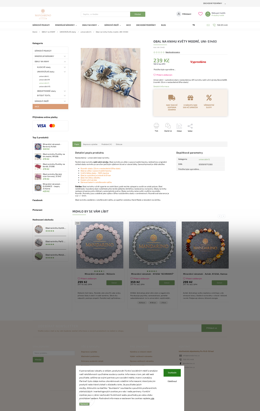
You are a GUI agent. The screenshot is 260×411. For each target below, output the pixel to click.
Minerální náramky (44, 56)
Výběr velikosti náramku (141, 356)
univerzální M (44, 80)
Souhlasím (172, 372)
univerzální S (44, 83)
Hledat (138, 14)
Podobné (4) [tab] (107, 144)
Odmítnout (172, 381)
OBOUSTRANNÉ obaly (46, 91)
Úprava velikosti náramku (142, 361)
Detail (111, 283)
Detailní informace (161, 86)
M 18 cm (150, 302)
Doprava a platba (89, 352)
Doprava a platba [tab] (90, 144)
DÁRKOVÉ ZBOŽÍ (42, 101)
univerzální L (44, 76)
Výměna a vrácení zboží (141, 352)
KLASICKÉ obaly (44, 67)
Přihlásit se (211, 328)
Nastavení (84, 404)
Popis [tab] (76, 144)
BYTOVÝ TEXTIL (44, 95)
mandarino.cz (189, 367)
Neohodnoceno (173, 52)
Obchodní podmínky (212, 3)
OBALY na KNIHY (42, 61)
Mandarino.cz (189, 363)
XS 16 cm (140, 302)
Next (224, 216)
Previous (220, 216)
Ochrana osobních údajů (92, 361)
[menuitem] (42, 25)
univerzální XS (44, 86)
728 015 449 (188, 359)
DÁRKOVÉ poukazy (43, 51)
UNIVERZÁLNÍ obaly (45, 71)
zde (152, 398)
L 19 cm (161, 302)
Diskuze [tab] (119, 144)
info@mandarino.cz (191, 355)
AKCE (37, 106)
